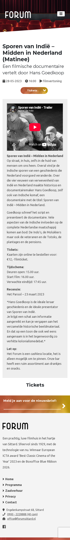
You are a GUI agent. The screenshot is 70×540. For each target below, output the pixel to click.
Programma (13, 484)
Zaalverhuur (14, 490)
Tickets (32, 90)
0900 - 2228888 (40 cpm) (22, 514)
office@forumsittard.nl (21, 518)
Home (9, 479)
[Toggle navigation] (61, 13)
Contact (11, 502)
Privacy (10, 496)
